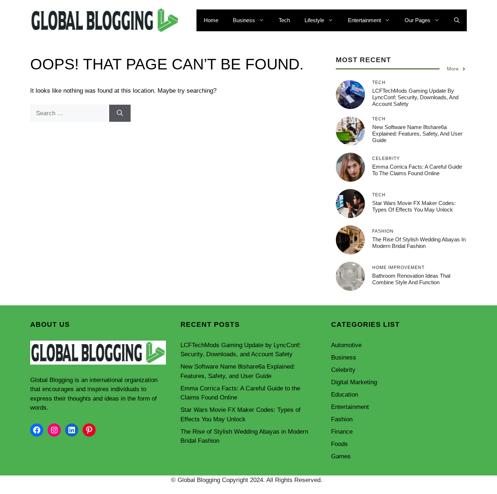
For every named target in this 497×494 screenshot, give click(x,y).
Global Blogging (51, 380)
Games (341, 456)
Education (344, 394)
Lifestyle (314, 20)
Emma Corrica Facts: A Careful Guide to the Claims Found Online (417, 170)
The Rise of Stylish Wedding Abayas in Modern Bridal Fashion (419, 242)
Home (211, 20)
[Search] (120, 113)
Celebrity (343, 369)
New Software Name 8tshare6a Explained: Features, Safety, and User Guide (417, 133)
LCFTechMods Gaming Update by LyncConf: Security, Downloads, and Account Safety (415, 97)
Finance (342, 431)
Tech (284, 20)
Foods (339, 444)
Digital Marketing (354, 382)
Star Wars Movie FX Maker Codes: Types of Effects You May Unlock (414, 206)
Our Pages (417, 20)
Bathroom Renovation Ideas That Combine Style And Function (411, 279)
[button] (457, 20)
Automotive (346, 345)
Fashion (342, 419)
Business (244, 20)
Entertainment (364, 20)
